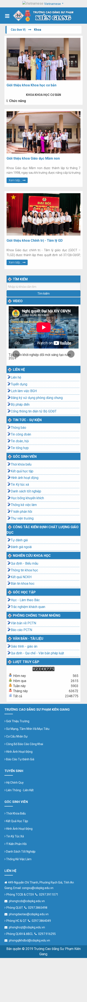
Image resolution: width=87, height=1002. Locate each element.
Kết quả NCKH (21, 577)
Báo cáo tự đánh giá (19, 759)
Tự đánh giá (19, 540)
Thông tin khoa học (24, 570)
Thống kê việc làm (24, 505)
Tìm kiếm (43, 293)
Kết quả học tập (22, 471)
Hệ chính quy (14, 782)
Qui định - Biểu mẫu (24, 563)
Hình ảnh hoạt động (24, 478)
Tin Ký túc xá (20, 485)
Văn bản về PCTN (23, 623)
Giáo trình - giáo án (24, 646)
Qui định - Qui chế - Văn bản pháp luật (37, 653)
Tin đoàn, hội (20, 441)
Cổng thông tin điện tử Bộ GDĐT (34, 411)
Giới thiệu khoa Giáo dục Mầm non (33, 158)
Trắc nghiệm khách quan (28, 607)
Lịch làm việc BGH (24, 391)
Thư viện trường (22, 518)
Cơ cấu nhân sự (16, 736)
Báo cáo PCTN (21, 630)
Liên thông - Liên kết (19, 790)
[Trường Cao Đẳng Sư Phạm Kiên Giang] (44, 16)
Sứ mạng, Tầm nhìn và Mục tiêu (27, 728)
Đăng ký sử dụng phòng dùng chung (37, 398)
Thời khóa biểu (21, 464)
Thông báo (18, 428)
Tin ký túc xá (14, 836)
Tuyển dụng (19, 384)
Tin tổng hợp (20, 448)
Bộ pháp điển (20, 405)
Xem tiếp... (16, 180)
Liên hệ (16, 377)
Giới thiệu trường (17, 721)
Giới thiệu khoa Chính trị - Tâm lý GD (35, 240)
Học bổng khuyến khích (27, 498)
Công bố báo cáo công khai (24, 744)
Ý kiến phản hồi (21, 512)
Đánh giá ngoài (21, 547)
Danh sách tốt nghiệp (26, 491)
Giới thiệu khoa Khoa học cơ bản (31, 85)
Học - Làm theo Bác (25, 600)
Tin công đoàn (21, 434)
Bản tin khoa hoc (22, 584)
